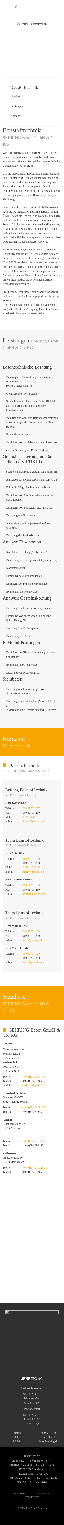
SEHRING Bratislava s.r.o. (33, 1469)
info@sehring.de (30, 1085)
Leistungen (16, 106)
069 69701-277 (31, 808)
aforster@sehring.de (34, 893)
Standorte (15, 96)
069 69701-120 (31, 858)
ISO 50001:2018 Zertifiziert (32, 1482)
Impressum (17, 1493)
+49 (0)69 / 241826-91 (34, 1107)
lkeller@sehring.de (33, 821)
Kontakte (15, 115)
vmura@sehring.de (33, 962)
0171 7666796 (31, 816)
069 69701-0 (48, 1432)
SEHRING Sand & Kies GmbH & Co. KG (32, 1465)
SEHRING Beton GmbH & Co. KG (32, 1460)
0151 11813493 (31, 867)
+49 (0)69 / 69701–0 (33, 1076)
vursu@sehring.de (33, 940)
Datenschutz (45, 1493)
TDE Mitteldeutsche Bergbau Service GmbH (33, 1477)
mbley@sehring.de (33, 871)
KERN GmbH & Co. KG (33, 1473)
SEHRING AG (32, 1456)
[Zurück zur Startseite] (32, 11)
